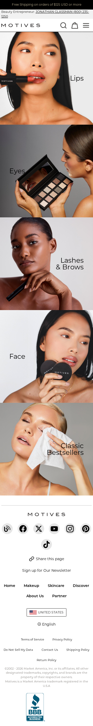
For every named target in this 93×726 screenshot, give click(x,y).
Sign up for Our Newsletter (46, 570)
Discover (81, 585)
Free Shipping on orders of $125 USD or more (46, 4)
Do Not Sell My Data (18, 650)
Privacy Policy (62, 639)
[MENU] (86, 25)
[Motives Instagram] (70, 528)
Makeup (31, 585)
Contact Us (50, 650)
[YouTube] (54, 528)
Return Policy (46, 660)
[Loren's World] (7, 528)
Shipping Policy (77, 650)
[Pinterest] (85, 528)
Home (9, 585)
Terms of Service (32, 639)
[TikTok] (46, 544)
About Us (35, 596)
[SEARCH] (63, 25)
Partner (59, 596)
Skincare (56, 585)
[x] (38, 528)
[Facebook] (23, 528)
